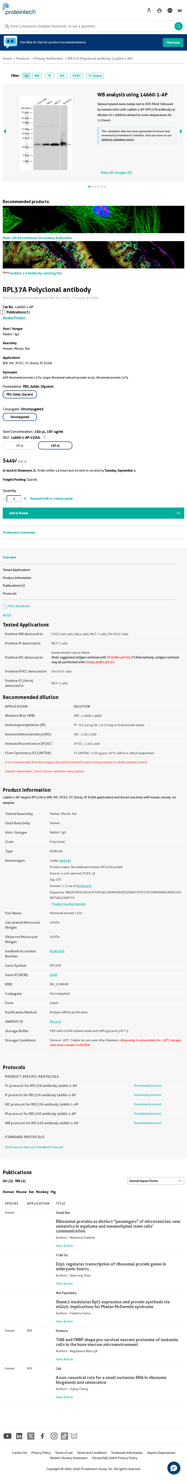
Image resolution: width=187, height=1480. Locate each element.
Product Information (17, 578)
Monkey (42, 1192)
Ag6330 (65, 860)
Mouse (21, 1192)
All (27, 75)
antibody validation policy (117, 139)
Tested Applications (16, 570)
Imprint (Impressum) (161, 1452)
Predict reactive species (69, 904)
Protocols (9, 593)
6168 (53, 975)
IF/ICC (77, 75)
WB (36, 75)
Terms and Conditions (92, 1452)
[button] (173, 1468)
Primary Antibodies (48, 59)
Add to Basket (18, 513)
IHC (62, 75)
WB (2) (20, 1181)
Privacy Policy (41, 1452)
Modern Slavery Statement (69, 1458)
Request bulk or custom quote (51, 498)
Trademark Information (127, 1452)
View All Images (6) (116, 172)
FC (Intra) (95, 75)
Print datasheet (19, 606)
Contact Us (19, 1452)
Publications (16, 312)
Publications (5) (14, 585)
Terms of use (64, 1452)
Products (23, 59)
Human (8, 1192)
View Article (64, 1246)
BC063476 (84, 886)
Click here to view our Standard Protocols (34, 1147)
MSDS (7, 615)
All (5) (8, 1181)
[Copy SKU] (44, 437)
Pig (53, 1192)
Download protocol (147, 1085)
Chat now (173, 42)
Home (7, 59)
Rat (31, 1192)
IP (49, 75)
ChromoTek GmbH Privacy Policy (114, 1458)
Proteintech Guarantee (19, 532)
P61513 (55, 1021)
